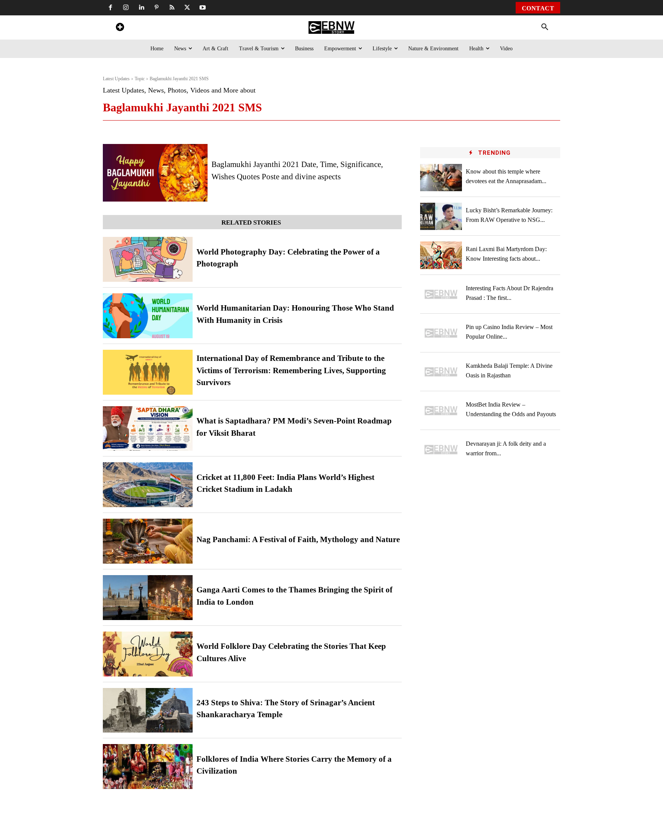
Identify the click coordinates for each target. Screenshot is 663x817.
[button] (545, 27)
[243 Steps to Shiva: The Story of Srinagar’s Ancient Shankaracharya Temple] (148, 710)
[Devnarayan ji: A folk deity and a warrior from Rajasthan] (441, 449)
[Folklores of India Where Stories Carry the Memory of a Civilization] (148, 766)
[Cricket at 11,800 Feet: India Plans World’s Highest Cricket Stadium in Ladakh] (148, 484)
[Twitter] (187, 7)
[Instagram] (126, 7)
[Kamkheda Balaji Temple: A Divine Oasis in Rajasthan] (441, 371)
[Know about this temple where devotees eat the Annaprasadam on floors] (441, 177)
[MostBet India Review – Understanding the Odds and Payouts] (441, 410)
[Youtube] (202, 7)
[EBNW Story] (331, 27)
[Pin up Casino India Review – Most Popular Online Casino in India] (441, 333)
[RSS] (172, 7)
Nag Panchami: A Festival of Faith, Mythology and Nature (298, 539)
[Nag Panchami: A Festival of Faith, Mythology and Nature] (148, 541)
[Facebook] (110, 7)
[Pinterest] (156, 7)
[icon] (119, 28)
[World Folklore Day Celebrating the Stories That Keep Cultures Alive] (148, 654)
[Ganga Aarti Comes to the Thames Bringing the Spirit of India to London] (148, 597)
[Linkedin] (141, 7)
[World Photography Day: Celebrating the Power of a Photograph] (148, 259)
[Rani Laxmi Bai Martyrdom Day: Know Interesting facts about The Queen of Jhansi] (441, 255)
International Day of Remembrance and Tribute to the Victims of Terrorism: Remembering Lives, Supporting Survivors (291, 370)
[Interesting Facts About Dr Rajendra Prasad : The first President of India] (441, 294)
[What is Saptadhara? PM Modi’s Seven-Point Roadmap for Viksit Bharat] (148, 428)
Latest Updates (116, 78)
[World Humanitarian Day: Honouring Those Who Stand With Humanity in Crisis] (148, 315)
